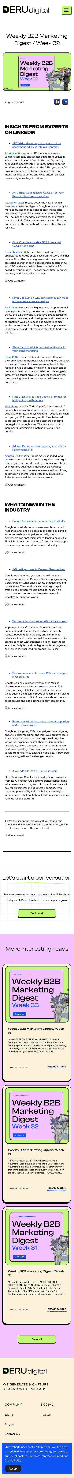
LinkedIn (46, 1415)
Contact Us (12, 1434)
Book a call (37, 913)
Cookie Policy (13, 1460)
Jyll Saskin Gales (14, 202)
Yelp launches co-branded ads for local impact (39, 621)
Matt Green (11, 406)
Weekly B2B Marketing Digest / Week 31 (36, 1273)
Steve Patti (11, 357)
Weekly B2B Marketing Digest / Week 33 (36, 1031)
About (9, 1415)
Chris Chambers (14, 252)
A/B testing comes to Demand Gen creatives (38, 569)
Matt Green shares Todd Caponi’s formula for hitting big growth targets (39, 398)
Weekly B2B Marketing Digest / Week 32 (36, 1152)
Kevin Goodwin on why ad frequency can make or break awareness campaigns (40, 299)
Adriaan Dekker (14, 456)
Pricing (9, 1425)
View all (37, 1339)
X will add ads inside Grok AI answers (34, 771)
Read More (57, 1066)
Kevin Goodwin (14, 307)
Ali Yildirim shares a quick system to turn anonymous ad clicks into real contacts (36, 145)
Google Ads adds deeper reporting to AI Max (38, 521)
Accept (13, 1468)
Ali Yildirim (11, 153)
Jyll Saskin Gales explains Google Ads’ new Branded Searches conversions (38, 194)
